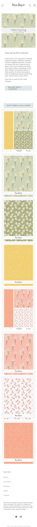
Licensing (6, 482)
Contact (6, 495)
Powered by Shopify (25, 526)
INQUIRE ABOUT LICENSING (14, 88)
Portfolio (6, 486)
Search (5, 477)
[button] (2, 5)
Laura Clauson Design (15, 526)
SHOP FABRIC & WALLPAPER (18, 105)
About (5, 491)
